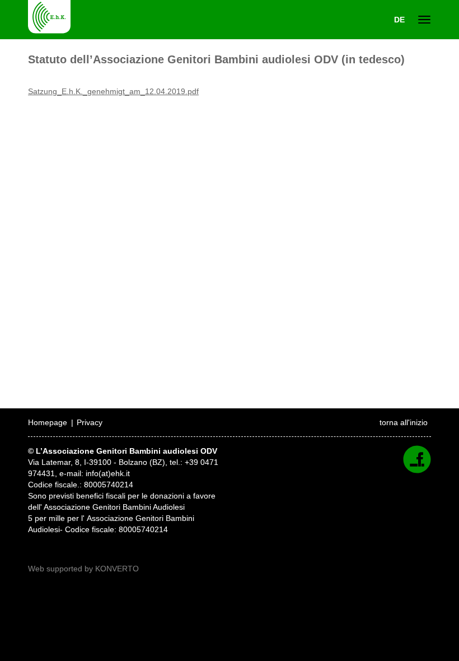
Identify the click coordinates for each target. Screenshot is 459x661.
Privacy (89, 422)
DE (399, 19)
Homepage (47, 422)
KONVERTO (117, 568)
